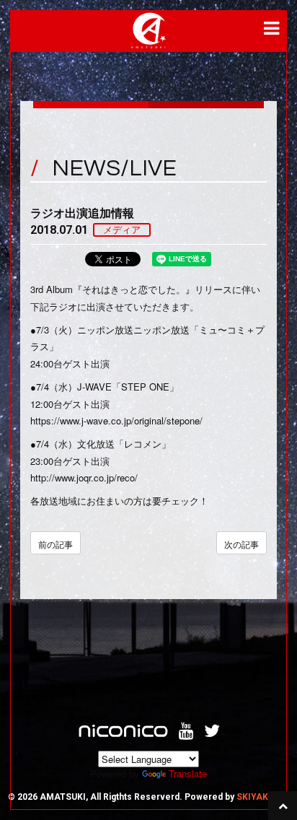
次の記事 (241, 544)
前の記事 (55, 544)
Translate (188, 773)
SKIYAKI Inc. (262, 797)
